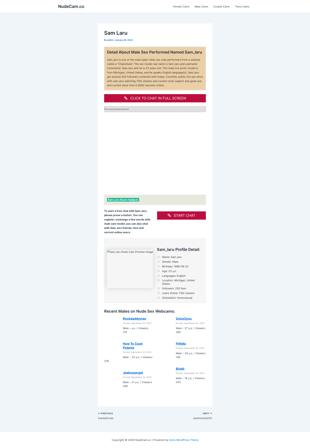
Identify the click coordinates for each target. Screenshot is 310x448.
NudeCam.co (71, 6)
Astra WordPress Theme (183, 440)
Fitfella (181, 344)
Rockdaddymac (134, 319)
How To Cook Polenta (133, 346)
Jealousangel (133, 373)
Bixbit (180, 369)
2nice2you (184, 319)
